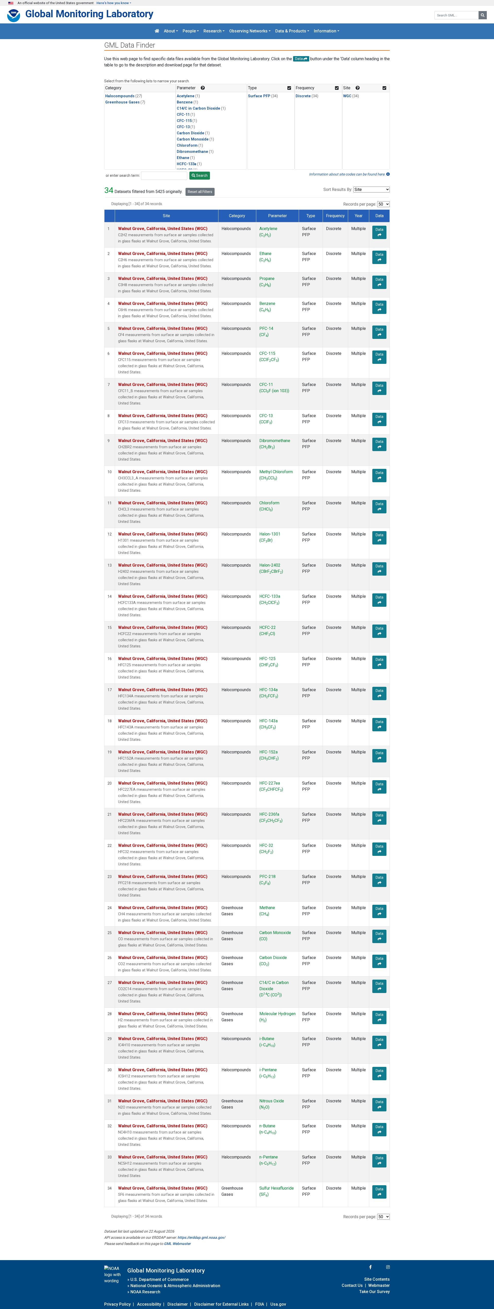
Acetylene (186, 96)
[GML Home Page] (157, 31)
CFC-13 (183, 127)
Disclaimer (177, 1304)
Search (201, 175)
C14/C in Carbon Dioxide (198, 108)
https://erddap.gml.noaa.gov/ (201, 1237)
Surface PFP (259, 96)
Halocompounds (120, 96)
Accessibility (149, 1304)
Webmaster (379, 1285)
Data (379, 229)
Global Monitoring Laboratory (89, 14)
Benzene (185, 102)
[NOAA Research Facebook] (363, 1267)
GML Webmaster (177, 1244)
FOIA (259, 1304)
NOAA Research (145, 1291)
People (189, 31)
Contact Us (352, 1285)
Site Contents (377, 1279)
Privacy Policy (117, 1304)
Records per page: (359, 204)
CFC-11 (183, 114)
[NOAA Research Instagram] (381, 1267)
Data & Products (290, 31)
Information (325, 31)
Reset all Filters (200, 192)
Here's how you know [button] (112, 3)
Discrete (303, 96)
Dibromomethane (192, 152)
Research (213, 31)
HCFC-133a (186, 164)
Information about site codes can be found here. (347, 174)
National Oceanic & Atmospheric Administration (175, 1285)
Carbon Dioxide (190, 133)
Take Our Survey (374, 1291)
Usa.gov (278, 1304)
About (169, 31)
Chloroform (187, 145)
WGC (347, 96)
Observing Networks (248, 31)
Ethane (183, 158)
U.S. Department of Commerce (159, 1279)
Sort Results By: (337, 189)
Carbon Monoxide (193, 139)
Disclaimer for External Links (221, 1304)
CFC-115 (184, 121)
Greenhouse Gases (122, 102)
